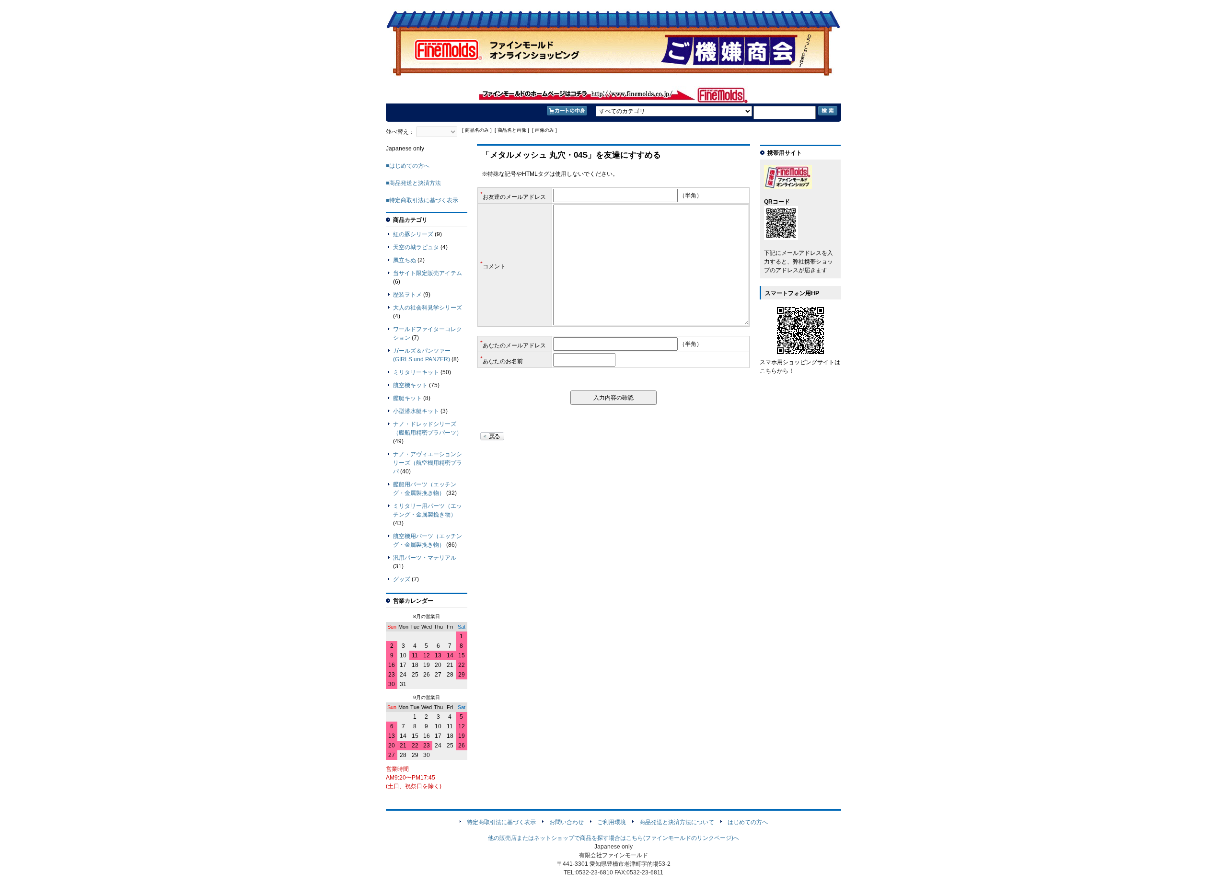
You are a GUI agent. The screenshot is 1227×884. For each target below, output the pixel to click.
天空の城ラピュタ (416, 247)
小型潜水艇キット (416, 411)
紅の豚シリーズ (413, 234)
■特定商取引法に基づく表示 (422, 200)
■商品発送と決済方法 (413, 183)
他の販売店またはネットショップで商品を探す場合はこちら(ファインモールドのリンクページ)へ (613, 838)
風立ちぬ (404, 260)
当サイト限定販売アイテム (427, 273)
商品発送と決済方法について (676, 822)
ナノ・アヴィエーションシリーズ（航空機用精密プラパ (427, 463)
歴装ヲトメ (407, 294)
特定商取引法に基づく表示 (501, 822)
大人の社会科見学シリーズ (427, 307)
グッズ (401, 579)
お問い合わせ (566, 822)
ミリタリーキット (416, 372)
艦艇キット (407, 398)
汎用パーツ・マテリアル (424, 557)
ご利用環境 (611, 822)
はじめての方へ (748, 822)
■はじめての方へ (407, 165)
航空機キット (410, 385)
